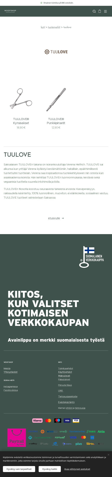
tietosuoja (80, 408)
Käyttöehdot (65, 372)
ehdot (69, 408)
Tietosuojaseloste (67, 396)
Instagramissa (11, 386)
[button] (94, 11)
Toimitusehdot (65, 368)
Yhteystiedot (11, 372)
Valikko (105, 11)
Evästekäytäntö (66, 402)
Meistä (7, 368)
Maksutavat (64, 375)
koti (43, 27)
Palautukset (64, 379)
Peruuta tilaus (65, 385)
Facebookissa (11, 390)
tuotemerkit (54, 27)
